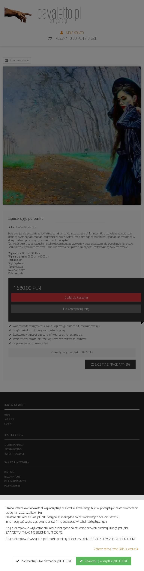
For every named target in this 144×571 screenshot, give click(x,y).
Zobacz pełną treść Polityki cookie (115, 549)
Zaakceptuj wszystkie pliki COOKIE (105, 561)
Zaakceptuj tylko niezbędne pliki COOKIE (45, 561)
